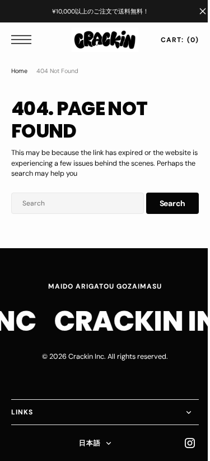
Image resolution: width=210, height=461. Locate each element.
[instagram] (181, 443)
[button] (24, 39)
